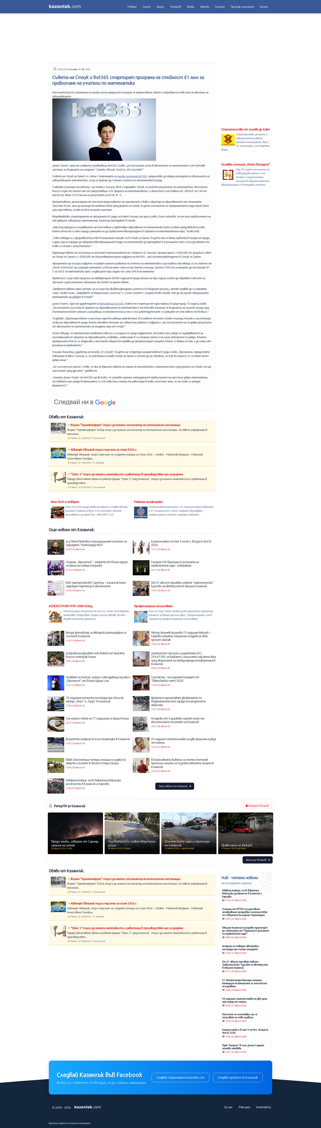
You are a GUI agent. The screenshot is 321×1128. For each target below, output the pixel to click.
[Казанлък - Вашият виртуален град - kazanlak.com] (65, 6)
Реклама (244, 1107)
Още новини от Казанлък (173, 786)
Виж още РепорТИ (256, 859)
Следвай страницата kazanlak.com (180, 1077)
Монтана (74, 1123)
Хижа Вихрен (84, 1123)
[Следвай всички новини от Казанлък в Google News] (84, 400)
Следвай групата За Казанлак (238, 1077)
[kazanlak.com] (87, 1107)
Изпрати (258, 805)
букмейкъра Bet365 (112, 303)
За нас (228, 1107)
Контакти (263, 1107)
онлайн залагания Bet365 (132, 176)
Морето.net (64, 1123)
